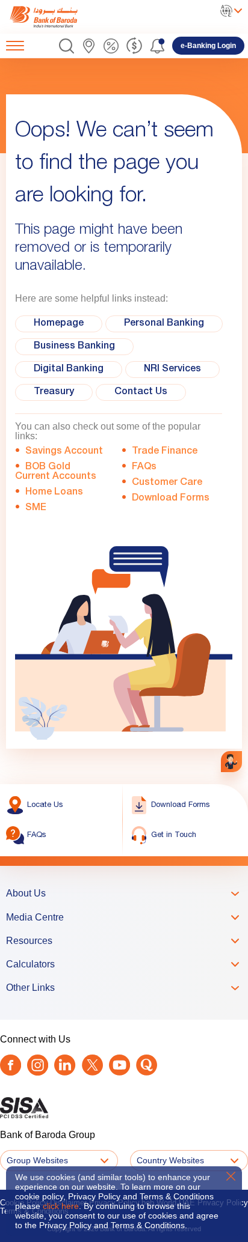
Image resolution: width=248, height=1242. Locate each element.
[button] (66, 45)
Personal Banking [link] (164, 324)
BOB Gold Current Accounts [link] (55, 472)
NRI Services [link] (172, 369)
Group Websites (37, 1160)
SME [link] (35, 508)
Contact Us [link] (140, 392)
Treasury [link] (54, 392)
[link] (55, 17)
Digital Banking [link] (69, 369)
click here (61, 1206)
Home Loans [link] (54, 493)
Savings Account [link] (64, 452)
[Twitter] (92, 1065)
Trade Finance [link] (164, 452)
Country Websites (170, 1160)
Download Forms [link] (170, 499)
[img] (55, 17)
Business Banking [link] (74, 347)
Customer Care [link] (167, 483)
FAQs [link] (144, 467)
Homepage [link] (59, 324)
